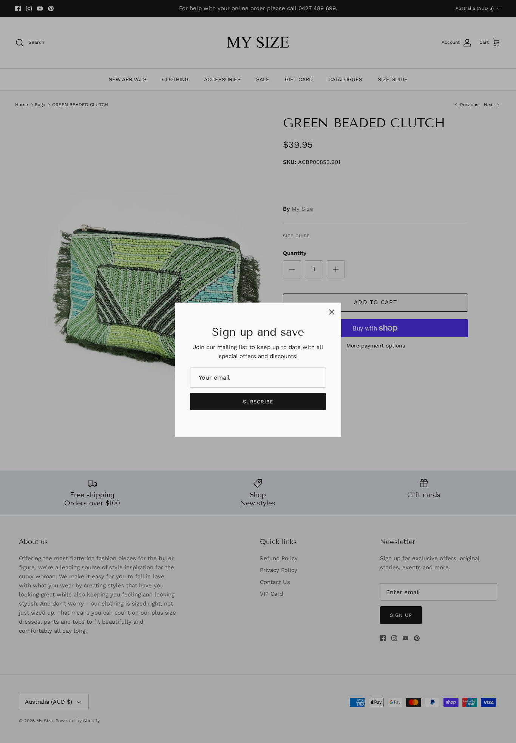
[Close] (331, 312)
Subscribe (258, 402)
